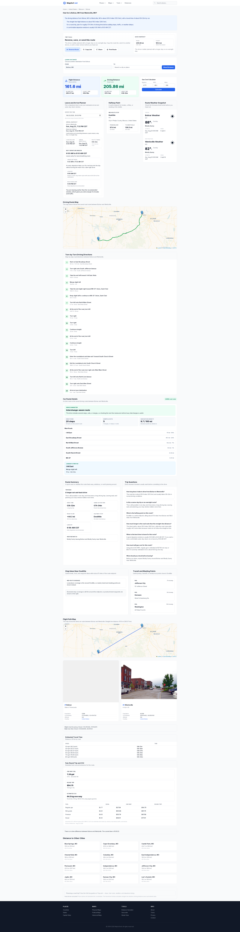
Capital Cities (67, 915)
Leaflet (159, 248)
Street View (125, 915)
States (65, 912)
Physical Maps (96, 910)
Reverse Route (74, 49)
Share (100, 49)
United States (73, 9)
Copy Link (88, 49)
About (152, 910)
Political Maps (96, 912)
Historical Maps (97, 915)
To (114, 64)
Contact (153, 918)
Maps (110, 3)
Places (101, 3)
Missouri (81, 9)
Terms (153, 912)
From (67, 64)
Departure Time (70, 112)
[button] (98, 239)
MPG (154, 82)
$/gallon (144, 82)
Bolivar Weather (152, 115)
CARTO (174, 248)
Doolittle (112, 115)
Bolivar (88, 9)
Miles (166, 82)
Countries (66, 910)
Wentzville (129, 705)
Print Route (113, 49)
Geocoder (125, 912)
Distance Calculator (127, 910)
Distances (128, 3)
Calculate (158, 89)
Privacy (153, 915)
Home (65, 9)
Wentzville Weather (154, 142)
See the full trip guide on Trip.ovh (91, 893)
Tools (118, 3)
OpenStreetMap (167, 248)
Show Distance (168, 67)
